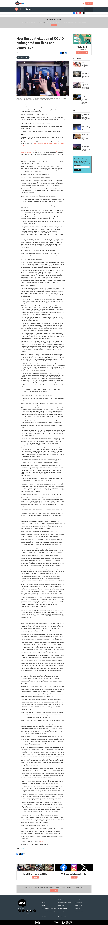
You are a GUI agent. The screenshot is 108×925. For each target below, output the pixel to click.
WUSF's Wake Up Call (54, 20)
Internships (44, 916)
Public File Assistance (62, 908)
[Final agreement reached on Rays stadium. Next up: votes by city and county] (77, 85)
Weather (23, 12)
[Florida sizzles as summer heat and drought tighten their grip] (77, 74)
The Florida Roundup (85, 94)
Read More (35, 877)
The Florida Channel (62, 899)
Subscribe (54, 25)
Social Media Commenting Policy (48, 911)
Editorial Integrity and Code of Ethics (35, 874)
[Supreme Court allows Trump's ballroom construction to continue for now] (77, 136)
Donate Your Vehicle (62, 916)
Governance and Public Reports (64, 902)
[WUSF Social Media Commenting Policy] (74, 867)
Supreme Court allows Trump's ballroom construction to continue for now (85, 137)
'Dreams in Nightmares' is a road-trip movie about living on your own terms (86, 147)
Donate (90, 3)
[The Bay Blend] (82, 39)
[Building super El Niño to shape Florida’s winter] (77, 64)
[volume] (21, 9)
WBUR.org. (42, 841)
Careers (43, 913)
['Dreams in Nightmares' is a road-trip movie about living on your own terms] (77, 147)
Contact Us (44, 902)
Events (46, 12)
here (40, 104)
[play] (17, 9)
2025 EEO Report (61, 911)
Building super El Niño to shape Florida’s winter (85, 65)
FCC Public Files (61, 905)
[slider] (22, 9)
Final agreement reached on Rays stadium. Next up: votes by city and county (85, 87)
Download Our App (78, 902)
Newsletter (44, 905)
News (16, 12)
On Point (22, 848)
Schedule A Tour (78, 913)
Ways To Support (78, 905)
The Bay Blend (82, 47)
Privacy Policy (77, 908)
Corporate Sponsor (78, 899)
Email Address (78, 165)
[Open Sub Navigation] (18, 12)
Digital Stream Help (62, 913)
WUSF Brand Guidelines (79, 911)
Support (58, 12)
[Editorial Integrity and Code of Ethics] (35, 867)
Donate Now (54, 890)
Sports (83, 82)
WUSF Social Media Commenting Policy (74, 874)
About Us (44, 899)
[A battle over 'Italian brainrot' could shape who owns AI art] (77, 127)
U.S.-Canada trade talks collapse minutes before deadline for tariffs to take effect (86, 117)
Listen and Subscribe (82, 52)
